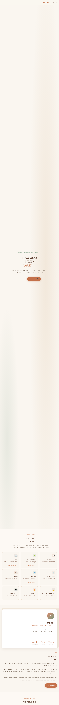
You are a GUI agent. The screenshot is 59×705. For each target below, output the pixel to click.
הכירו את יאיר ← (22, 279)
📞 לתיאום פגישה (34, 279)
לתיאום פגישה (51, 685)
